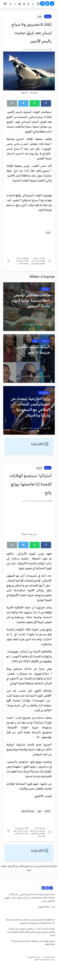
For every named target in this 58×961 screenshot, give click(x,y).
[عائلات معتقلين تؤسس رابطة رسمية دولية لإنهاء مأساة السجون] (29, 306)
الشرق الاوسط (44, 393)
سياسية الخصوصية (33, 957)
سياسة (48, 17)
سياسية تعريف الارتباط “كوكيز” (44, 960)
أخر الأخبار (45, 289)
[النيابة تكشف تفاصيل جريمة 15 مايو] (29, 358)
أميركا (39, 468)
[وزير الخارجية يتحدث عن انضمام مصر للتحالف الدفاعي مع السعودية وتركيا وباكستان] (29, 410)
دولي (39, 811)
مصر (40, 16)
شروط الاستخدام (49, 957)
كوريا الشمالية (28, 811)
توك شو (35, 341)
